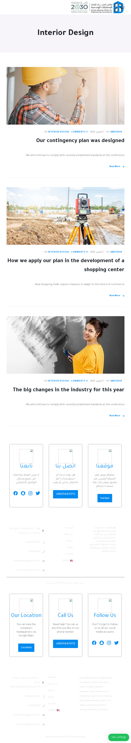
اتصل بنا (69, 554)
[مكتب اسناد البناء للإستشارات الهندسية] (97, 7)
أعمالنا (70, 547)
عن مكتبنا (68, 534)
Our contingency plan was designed (80, 141)
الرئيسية (69, 528)
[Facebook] (16, 493)
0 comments (79, 252)
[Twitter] (38, 493)
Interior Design (58, 132)
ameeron (116, 132)
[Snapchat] (23, 493)
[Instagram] (30, 493)
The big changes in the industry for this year (68, 390)
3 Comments (79, 132)
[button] (104, 498)
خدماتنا (69, 541)
